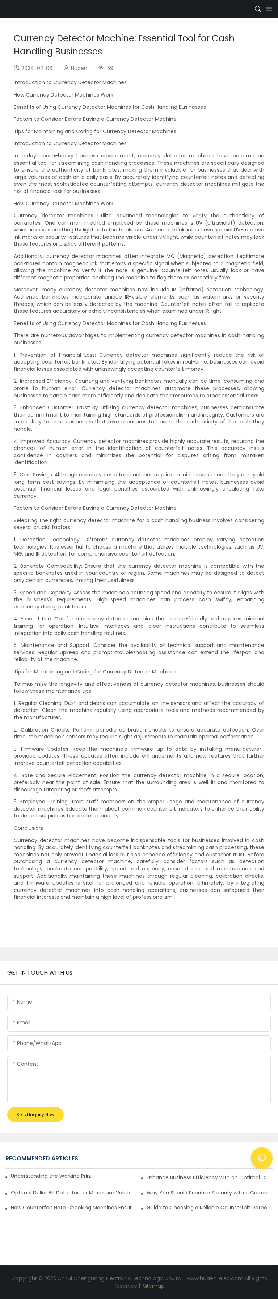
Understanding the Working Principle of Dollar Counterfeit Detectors (52, 1176)
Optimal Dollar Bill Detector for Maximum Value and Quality (74, 1192)
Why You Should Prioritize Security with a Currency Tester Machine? (210, 1192)
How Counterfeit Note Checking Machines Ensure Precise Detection (74, 1207)
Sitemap (153, 1286)
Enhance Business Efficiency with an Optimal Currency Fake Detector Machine (210, 1177)
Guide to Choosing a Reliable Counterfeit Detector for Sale (210, 1207)
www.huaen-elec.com (215, 1278)
